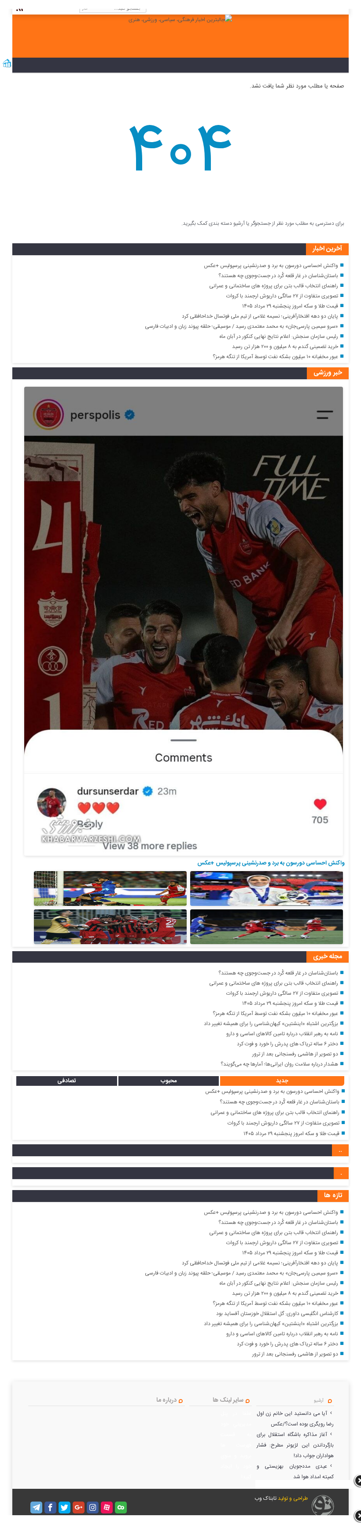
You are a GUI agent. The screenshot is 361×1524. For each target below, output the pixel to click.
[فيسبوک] (50, 1507)
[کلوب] (121, 1507)
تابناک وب (265, 1498)
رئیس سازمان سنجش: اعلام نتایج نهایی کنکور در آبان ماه (278, 336)
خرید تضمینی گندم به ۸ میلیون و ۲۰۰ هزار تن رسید (285, 346)
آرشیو (319, 1400)
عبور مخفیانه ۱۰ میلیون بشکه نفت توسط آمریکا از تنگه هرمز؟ (275, 356)
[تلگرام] (36, 1507)
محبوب (169, 1081)
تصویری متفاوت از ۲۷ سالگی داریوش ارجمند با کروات (282, 296)
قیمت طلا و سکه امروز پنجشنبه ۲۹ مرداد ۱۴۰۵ (290, 306)
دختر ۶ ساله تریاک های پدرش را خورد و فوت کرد (287, 1044)
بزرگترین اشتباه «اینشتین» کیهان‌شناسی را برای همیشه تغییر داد (271, 1023)
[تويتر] (64, 1507)
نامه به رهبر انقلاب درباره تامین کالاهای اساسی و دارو (282, 1033)
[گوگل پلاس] (79, 1507)
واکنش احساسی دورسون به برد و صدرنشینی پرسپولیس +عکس (271, 265)
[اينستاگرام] (93, 1507)
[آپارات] (107, 1507)
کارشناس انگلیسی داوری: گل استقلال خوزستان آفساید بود (277, 1313)
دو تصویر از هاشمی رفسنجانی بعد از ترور (295, 1054)
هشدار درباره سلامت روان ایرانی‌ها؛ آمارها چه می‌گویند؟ (279, 1064)
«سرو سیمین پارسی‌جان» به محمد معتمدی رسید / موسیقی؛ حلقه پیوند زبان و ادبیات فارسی (241, 326)
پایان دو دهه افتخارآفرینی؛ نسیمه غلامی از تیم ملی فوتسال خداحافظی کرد (260, 316)
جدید (282, 1081)
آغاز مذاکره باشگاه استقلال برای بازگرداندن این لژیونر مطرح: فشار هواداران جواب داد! (295, 1445)
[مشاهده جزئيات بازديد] (7, 66)
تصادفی (66, 1081)
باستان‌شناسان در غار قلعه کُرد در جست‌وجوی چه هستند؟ (278, 275)
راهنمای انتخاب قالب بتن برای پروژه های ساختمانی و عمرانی (273, 286)
